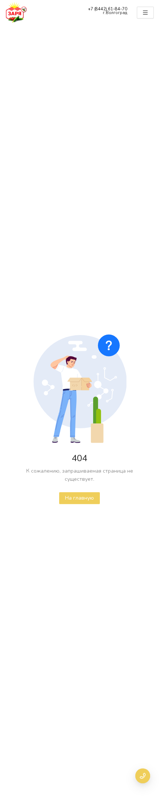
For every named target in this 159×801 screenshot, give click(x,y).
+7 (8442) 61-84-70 (107, 9)
